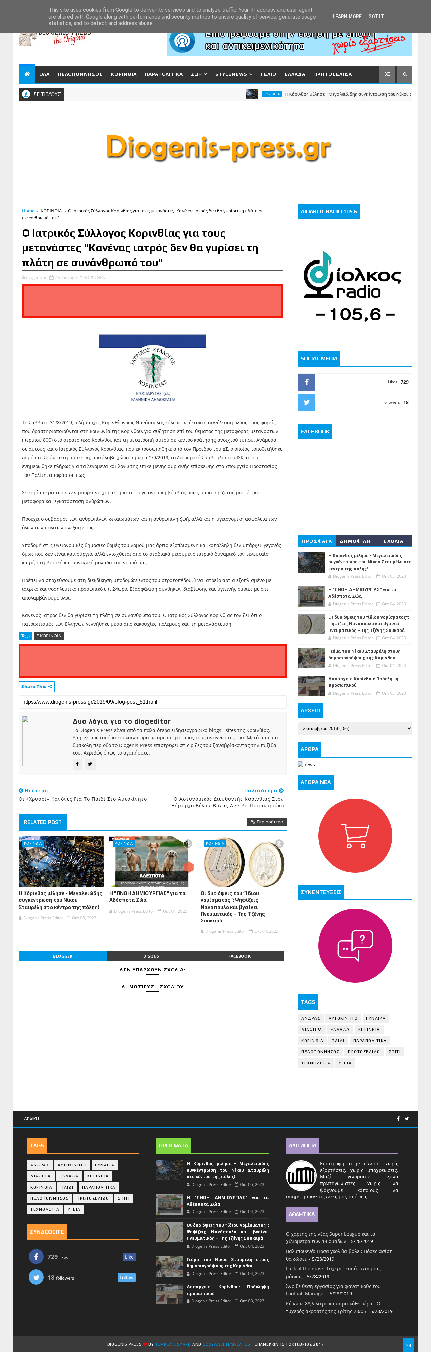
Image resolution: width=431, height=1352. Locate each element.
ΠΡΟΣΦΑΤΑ (317, 541)
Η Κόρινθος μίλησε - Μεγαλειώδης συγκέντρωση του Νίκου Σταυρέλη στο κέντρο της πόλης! (60, 900)
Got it (376, 16)
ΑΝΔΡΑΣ (310, 1018)
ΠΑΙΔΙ (338, 1040)
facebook (239, 956)
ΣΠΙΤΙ (395, 1051)
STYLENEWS (231, 74)
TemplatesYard (173, 1344)
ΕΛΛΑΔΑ (295, 74)
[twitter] (407, 1119)
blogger (62, 956)
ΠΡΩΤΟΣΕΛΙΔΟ (364, 1051)
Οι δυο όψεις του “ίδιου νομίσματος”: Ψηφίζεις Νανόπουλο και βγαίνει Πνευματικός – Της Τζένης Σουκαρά (233, 906)
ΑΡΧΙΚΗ (31, 1118)
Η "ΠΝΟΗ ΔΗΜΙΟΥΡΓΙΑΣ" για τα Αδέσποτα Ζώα (147, 896)
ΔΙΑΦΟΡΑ (311, 1029)
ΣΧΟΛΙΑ (393, 541)
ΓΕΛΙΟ (268, 74)
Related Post (43, 822)
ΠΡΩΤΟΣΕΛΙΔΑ (332, 74)
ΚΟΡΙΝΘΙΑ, (94, 277)
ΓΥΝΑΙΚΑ (376, 1018)
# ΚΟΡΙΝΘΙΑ (48, 636)
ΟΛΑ (44, 74)
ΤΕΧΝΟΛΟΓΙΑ (315, 1063)
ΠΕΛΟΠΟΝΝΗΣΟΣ (80, 74)
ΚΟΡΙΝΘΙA (312, 1040)
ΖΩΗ (196, 74)
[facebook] (398, 1119)
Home (28, 211)
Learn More (347, 16)
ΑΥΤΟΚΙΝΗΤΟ (343, 1018)
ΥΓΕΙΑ (345, 1063)
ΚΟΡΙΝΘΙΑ (124, 74)
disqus (151, 956)
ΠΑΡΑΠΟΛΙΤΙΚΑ (164, 74)
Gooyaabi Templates (226, 1344)
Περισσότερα (270, 822)
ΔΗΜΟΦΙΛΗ (355, 541)
